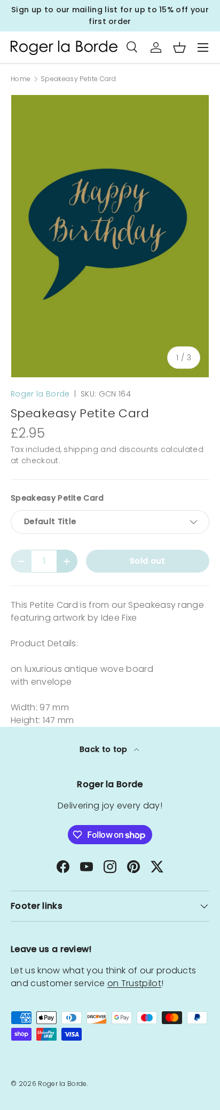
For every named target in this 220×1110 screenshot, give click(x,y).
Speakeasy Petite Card (78, 79)
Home (20, 79)
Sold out (148, 561)
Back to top (105, 749)
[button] (179, 47)
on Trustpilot (134, 983)
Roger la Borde (40, 393)
